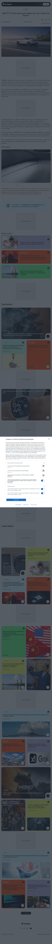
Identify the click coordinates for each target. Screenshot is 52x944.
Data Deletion (18, 504)
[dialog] (26, 472)
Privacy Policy (34, 504)
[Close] (49, 439)
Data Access (26, 504)
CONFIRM (16, 499)
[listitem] (26, 463)
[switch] (43, 466)
